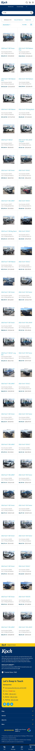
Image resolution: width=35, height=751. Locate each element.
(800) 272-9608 (14, 700)
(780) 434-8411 (12, 694)
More (3, 724)
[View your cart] (30, 2)
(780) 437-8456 (13, 697)
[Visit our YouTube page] (11, 704)
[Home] (4, 2)
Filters (24, 24)
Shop (3, 711)
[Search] (31, 13)
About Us (4, 720)
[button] (31, 24)
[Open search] (27, 2)
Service (4, 715)
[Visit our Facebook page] (4, 704)
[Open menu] (33, 2)
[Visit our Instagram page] (8, 704)
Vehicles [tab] (7, 19)
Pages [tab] (27, 19)
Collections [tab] (18, 19)
